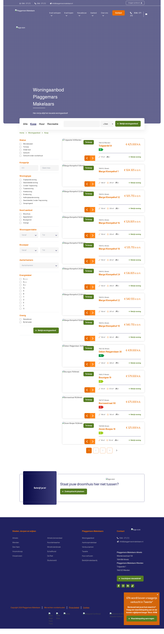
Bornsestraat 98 (107, 403)
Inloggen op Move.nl (134, 3)
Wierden (15, 542)
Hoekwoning (27, 191)
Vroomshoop (17, 551)
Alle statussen (28, 144)
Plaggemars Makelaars (92, 531)
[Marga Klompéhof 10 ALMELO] (78, 330)
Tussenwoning (28, 188)
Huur (42, 124)
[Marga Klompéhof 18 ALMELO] (78, 253)
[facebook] (118, 586)
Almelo (15, 538)
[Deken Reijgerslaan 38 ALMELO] (78, 356)
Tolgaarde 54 (105, 146)
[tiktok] (132, 586)
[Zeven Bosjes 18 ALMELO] (78, 433)
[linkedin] (128, 586)
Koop (33, 124)
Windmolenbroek (54, 547)
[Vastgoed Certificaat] (94, 615)
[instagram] (123, 586)
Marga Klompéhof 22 (109, 300)
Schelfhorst (51, 551)
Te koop (26, 147)
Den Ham (16, 547)
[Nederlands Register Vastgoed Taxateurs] (51, 619)
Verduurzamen (88, 547)
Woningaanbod (34, 133)
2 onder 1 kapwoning (30, 186)
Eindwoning (27, 194)
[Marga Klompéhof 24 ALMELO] (78, 278)
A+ (24, 288)
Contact (118, 13)
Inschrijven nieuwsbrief (131, 578)
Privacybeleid (74, 608)
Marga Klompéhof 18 (109, 249)
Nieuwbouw (27, 319)
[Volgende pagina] (116, 450)
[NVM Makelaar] (58, 616)
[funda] (72, 615)
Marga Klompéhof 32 (109, 197)
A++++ (25, 279)
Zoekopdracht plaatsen (74, 491)
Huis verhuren (87, 556)
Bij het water (27, 322)
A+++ (25, 282)
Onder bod (27, 150)
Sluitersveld (52, 560)
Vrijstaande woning (30, 180)
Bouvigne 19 (105, 377)
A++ (24, 285)
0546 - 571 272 (26, 3)
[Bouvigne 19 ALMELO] (78, 381)
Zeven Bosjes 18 (107, 429)
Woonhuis (26, 214)
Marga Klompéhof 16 (109, 223)
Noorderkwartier (53, 542)
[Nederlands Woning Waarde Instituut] (120, 615)
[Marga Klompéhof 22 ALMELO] (78, 304)
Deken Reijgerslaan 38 (110, 351)
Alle (25, 124)
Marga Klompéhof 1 (109, 171)
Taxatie (85, 551)
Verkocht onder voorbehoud (33, 156)
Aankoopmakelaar (89, 542)
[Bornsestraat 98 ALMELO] (78, 407)
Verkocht (26, 153)
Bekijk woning (135, 157)
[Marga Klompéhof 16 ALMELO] (78, 227)
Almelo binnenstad (54, 538)
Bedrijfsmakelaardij (89, 560)
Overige (26, 223)
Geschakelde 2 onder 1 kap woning (35, 200)
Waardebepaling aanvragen (142, 618)
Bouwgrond (27, 220)
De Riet (50, 556)
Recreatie (52, 124)
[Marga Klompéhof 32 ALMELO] (78, 201)
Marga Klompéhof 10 (109, 326)
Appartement (27, 217)
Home (22, 133)
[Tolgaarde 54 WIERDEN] (78, 150)
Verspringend (28, 203)
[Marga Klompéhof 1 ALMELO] (78, 175)
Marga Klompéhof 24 (109, 274)
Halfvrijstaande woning (31, 197)
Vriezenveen (17, 556)
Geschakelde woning (30, 183)
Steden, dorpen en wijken (24, 531)
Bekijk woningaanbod (129, 124)
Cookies (86, 608)
